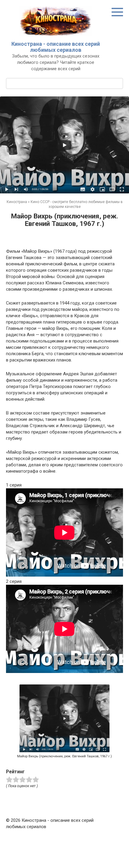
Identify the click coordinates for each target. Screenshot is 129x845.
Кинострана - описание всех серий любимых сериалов (55, 47)
